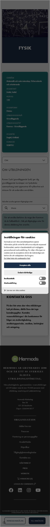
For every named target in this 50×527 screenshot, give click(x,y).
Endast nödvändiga (25, 272)
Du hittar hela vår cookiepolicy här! (17, 258)
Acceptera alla (25, 265)
